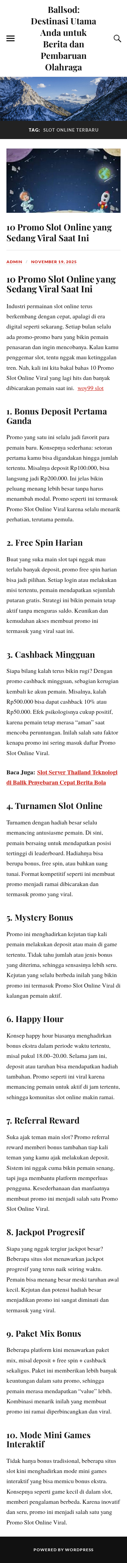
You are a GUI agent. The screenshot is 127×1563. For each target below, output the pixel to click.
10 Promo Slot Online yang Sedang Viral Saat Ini (59, 232)
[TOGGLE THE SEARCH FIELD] (116, 38)
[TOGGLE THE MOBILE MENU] (10, 38)
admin (14, 261)
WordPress (79, 1549)
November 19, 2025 (54, 261)
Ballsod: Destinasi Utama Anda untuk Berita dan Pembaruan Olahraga (63, 37)
